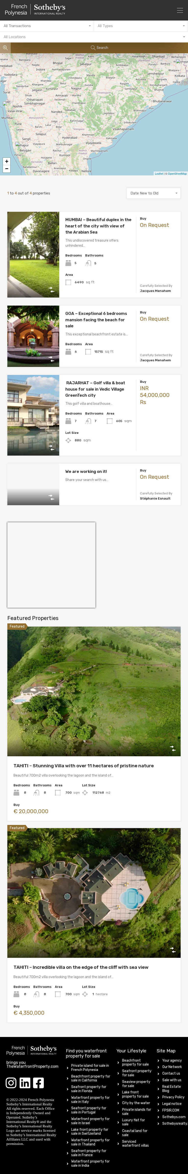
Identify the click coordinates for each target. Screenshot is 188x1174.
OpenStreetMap (177, 173)
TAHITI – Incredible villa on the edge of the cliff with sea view (81, 967)
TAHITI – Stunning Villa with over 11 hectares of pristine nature (83, 765)
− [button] (6, 169)
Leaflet (159, 173)
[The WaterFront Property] (48, 10)
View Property (33, 280)
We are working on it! (86, 471)
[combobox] (47, 26)
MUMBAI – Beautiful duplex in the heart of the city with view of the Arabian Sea (98, 226)
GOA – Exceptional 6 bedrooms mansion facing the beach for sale (96, 319)
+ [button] (6, 161)
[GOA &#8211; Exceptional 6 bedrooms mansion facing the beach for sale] (20, 149)
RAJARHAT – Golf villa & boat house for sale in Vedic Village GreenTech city (95, 389)
